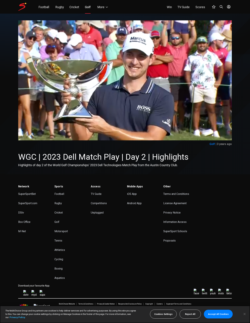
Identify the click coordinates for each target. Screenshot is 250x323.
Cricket (58, 212)
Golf (212, 144)
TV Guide (96, 194)
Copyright (149, 304)
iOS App (132, 194)
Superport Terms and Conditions (178, 304)
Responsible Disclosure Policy (130, 304)
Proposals (169, 240)
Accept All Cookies (218, 314)
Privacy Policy (17, 317)
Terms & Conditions (85, 304)
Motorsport (61, 231)
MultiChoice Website (67, 304)
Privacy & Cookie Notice (106, 304)
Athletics (59, 250)
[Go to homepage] (22, 7)
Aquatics (59, 278)
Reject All (190, 314)
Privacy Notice (172, 212)
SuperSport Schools (175, 231)
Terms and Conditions (176, 194)
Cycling (58, 259)
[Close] (244, 314)
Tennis (58, 240)
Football (59, 194)
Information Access (175, 222)
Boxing (58, 268)
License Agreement (175, 203)
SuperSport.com (27, 203)
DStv (21, 212)
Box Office (24, 222)
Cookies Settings (163, 314)
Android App (134, 203)
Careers (159, 304)
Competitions (99, 203)
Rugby (58, 203)
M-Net (22, 231)
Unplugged (97, 212)
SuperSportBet (27, 194)
